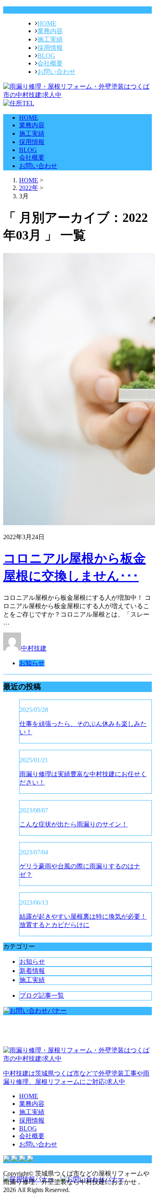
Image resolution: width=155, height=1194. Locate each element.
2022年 (28, 187)
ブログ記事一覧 (41, 995)
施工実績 (50, 39)
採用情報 (50, 47)
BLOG (46, 55)
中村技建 (33, 648)
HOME (46, 23)
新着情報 (32, 970)
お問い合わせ (56, 71)
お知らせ (32, 663)
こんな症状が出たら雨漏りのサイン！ (73, 824)
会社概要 (50, 63)
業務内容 (50, 31)
